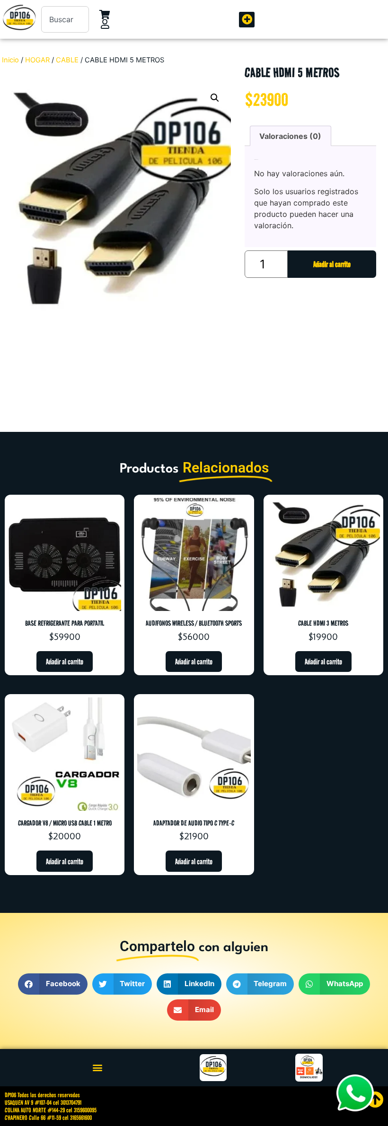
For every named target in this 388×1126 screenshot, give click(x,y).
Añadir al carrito (332, 264)
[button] (247, 19)
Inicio (10, 60)
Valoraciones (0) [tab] (290, 136)
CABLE (67, 60)
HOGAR (37, 60)
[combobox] (65, 19)
